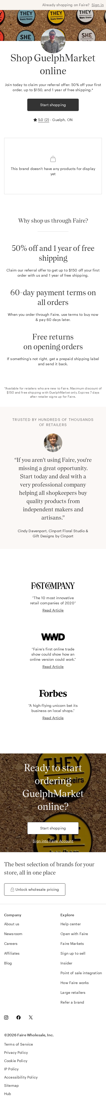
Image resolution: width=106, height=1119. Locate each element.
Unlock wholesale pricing (37, 889)
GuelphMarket (59, 392)
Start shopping (53, 105)
